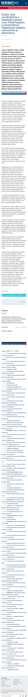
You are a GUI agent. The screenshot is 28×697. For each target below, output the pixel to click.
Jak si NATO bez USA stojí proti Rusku (15, 497)
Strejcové (9, 486)
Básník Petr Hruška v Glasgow (18, 446)
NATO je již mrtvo (11, 383)
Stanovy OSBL (16, 679)
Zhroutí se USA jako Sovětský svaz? (15, 450)
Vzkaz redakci (16, 681)
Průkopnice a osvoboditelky (13, 663)
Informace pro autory (17, 682)
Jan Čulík (9, 412)
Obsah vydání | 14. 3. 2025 (10, 351)
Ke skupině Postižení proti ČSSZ (14, 488)
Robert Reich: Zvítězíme (12, 385)
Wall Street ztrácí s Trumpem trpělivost (15, 484)
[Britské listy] (14, 93)
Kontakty (3, 681)
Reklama (3, 684)
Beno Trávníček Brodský (12, 472)
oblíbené (24, 327)
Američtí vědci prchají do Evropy (14, 387)
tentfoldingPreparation (18, 590)
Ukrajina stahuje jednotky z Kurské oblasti (16, 565)
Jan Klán (9, 616)
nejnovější (17, 327)
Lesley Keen (10, 369)
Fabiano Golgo (10, 644)
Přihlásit (4, 313)
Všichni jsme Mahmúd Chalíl (13, 624)
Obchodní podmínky (6, 685)
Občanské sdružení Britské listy (17, 690)
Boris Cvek (9, 357)
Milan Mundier (10, 430)
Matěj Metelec (10, 521)
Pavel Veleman (10, 389)
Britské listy (11, 3)
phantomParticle (16, 420)
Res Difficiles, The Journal (13, 509)
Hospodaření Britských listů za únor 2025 (15, 543)
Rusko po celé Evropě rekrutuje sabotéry (16, 525)
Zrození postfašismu (11, 519)
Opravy (3, 682)
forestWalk (15, 642)
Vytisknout (6, 291)
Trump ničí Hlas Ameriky (12, 503)
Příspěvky (15, 684)
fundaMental (16, 448)
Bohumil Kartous (10, 499)
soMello (15, 369)
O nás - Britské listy (6, 679)
